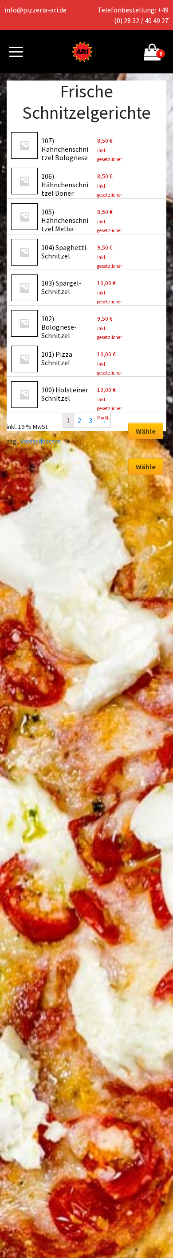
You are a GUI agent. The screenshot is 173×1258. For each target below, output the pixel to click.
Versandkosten (40, 441)
